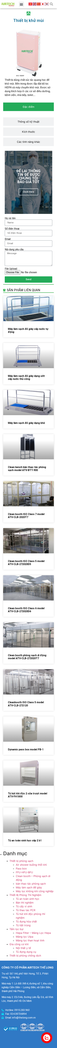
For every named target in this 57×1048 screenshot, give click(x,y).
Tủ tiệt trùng (23, 925)
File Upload (11, 269)
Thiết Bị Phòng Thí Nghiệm (25, 895)
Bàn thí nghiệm (25, 902)
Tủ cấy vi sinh (24, 906)
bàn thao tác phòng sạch (31, 883)
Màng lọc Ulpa (24, 936)
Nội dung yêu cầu (14, 249)
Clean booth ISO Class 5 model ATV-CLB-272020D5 (26, 563)
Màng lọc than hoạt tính (30, 940)
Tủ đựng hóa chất (26, 921)
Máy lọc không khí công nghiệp (35, 891)
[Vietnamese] (30, 3)
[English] (35, 3)
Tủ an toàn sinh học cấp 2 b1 (25, 840)
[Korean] (47, 3)
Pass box (21, 868)
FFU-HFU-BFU (24, 872)
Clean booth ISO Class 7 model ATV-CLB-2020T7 (26, 516)
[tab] (28, 107)
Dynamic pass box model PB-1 (26, 749)
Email (8, 239)
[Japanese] (43, 3)
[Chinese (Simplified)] (39, 3)
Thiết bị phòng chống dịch (25, 955)
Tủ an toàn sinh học (27, 898)
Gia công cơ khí (19, 944)
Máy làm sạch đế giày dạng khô (26, 422)
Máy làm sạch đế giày (29, 887)
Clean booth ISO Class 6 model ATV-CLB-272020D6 (26, 610)
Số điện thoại (12, 228)
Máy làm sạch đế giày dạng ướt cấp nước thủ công (26, 377)
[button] (21, 4)
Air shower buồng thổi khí (31, 864)
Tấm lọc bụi (16, 929)
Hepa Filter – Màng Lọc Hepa (33, 932)
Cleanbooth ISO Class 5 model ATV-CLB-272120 (26, 704)
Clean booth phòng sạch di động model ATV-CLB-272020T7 (27, 657)
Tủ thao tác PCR (25, 910)
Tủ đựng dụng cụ (26, 951)
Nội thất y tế (23, 948)
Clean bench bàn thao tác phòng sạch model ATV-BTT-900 (27, 469)
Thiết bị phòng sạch (21, 861)
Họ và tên (10, 218)
